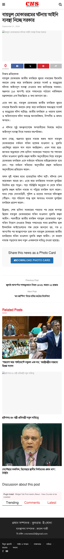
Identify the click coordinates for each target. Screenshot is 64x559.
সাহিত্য (48, 544)
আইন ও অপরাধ (22, 544)
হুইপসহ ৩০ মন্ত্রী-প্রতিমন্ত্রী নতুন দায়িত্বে (20, 417)
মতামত (4, 547)
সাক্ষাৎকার (37, 544)
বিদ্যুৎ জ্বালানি (7, 544)
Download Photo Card (33, 260)
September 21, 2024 (11, 26)
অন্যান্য (15, 547)
